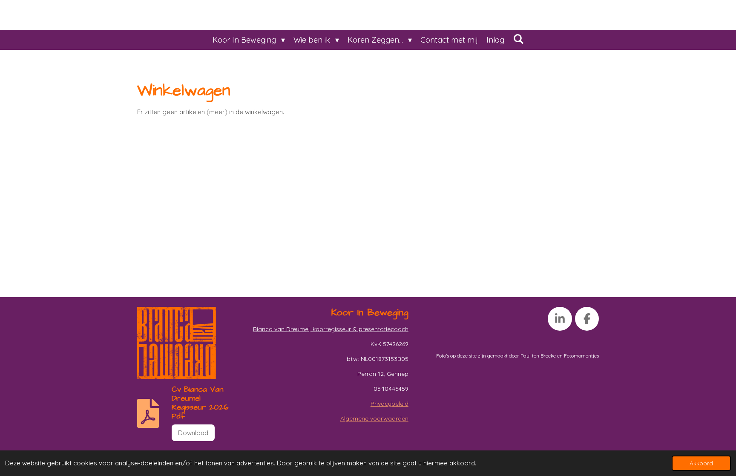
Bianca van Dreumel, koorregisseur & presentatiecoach (330, 329)
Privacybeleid (389, 403)
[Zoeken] (518, 39)
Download (193, 433)
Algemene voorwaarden (374, 418)
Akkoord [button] (701, 463)
